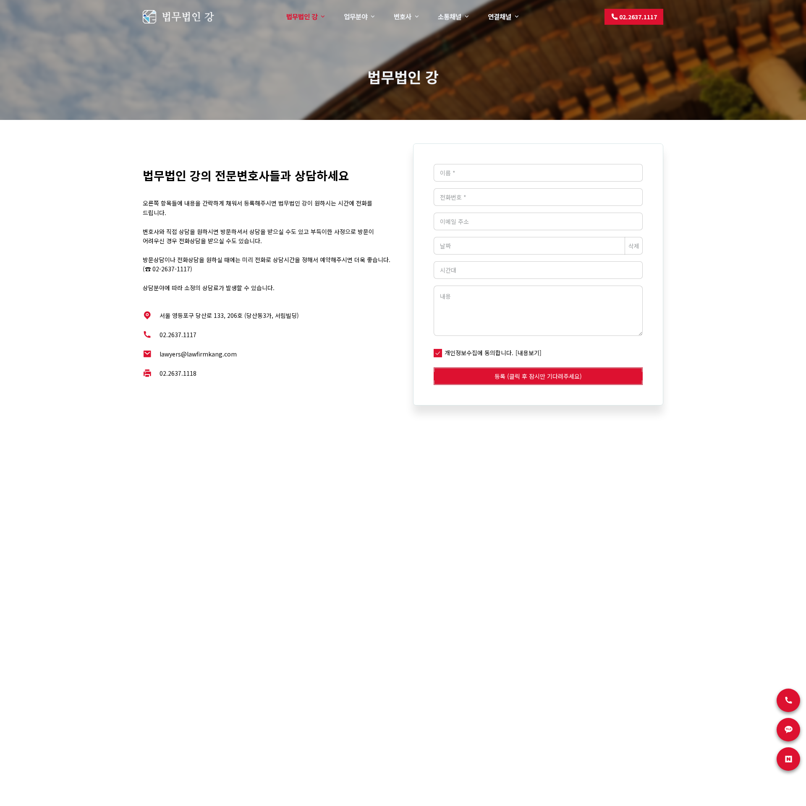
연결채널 (499, 16)
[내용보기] (529, 352)
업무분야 (355, 16)
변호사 (402, 16)
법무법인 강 (301, 16)
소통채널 (449, 16)
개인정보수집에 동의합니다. (479, 352)
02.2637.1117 (178, 334)
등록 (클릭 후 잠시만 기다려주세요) (538, 376)
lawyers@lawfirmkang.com (198, 354)
